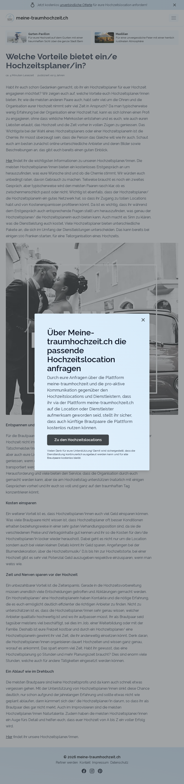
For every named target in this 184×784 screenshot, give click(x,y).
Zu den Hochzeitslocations (78, 440)
